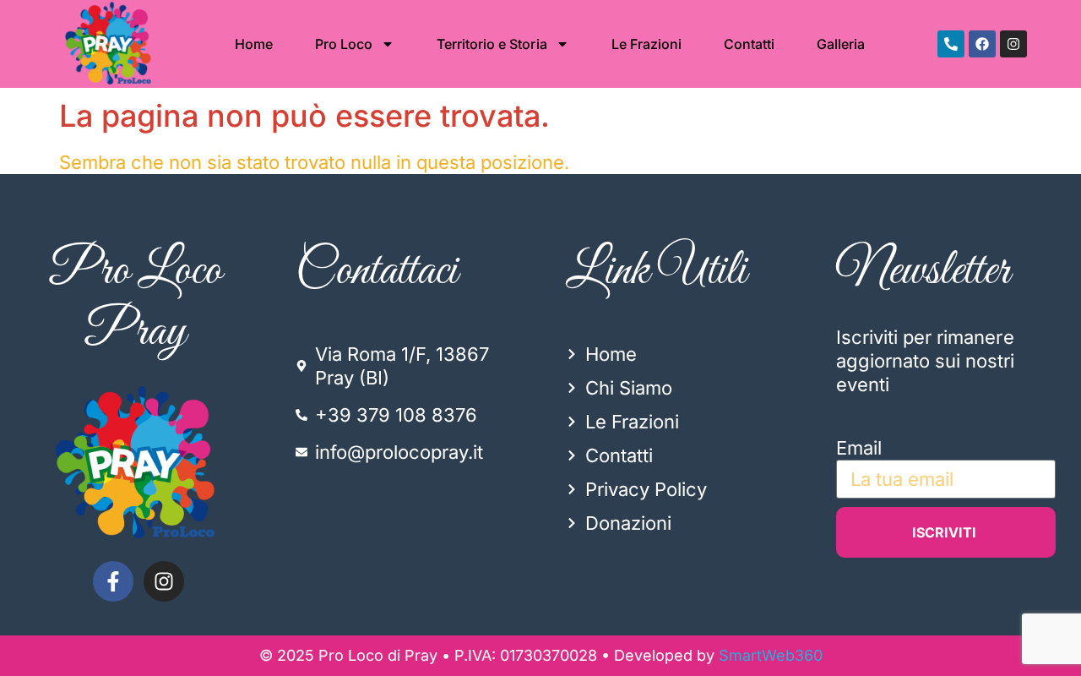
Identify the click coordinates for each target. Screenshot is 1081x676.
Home (254, 43)
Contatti (749, 43)
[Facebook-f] (113, 581)
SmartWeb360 (771, 655)
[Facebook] (982, 43)
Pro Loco (343, 43)
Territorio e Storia (491, 43)
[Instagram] (1013, 43)
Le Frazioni (646, 43)
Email (859, 448)
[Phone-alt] (950, 43)
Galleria (841, 43)
